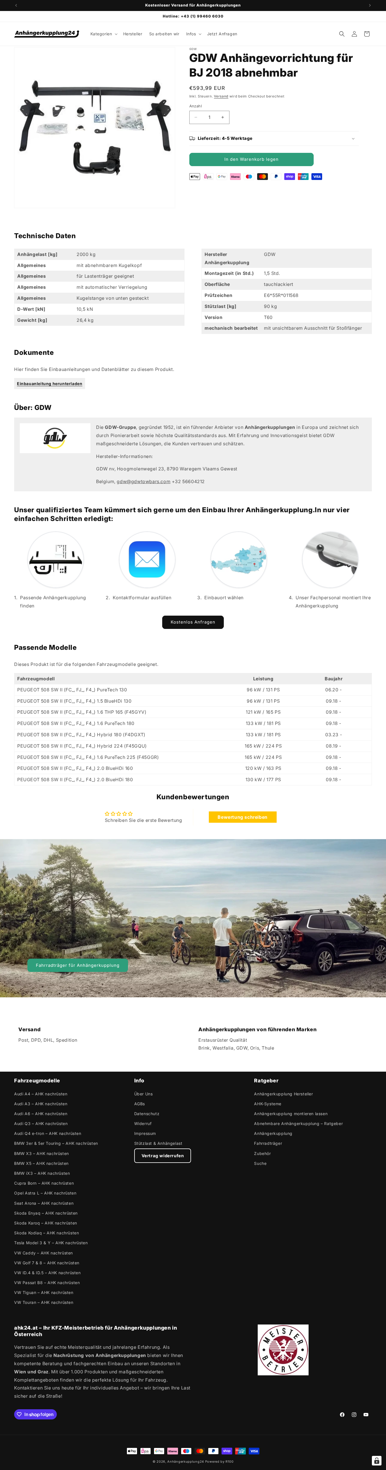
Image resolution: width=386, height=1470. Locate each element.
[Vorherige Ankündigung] (16, 5)
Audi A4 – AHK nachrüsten (40, 1093)
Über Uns (143, 1093)
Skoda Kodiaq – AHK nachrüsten (46, 1232)
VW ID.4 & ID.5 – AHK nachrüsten (47, 1272)
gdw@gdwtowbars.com (143, 481)
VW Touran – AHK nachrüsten (43, 1302)
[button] (103, 34)
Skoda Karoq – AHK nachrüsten (45, 1223)
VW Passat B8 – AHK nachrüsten (47, 1282)
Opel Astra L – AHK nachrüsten (45, 1193)
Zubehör (262, 1153)
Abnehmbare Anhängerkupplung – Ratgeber (298, 1123)
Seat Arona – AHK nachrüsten (43, 1203)
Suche (260, 1163)
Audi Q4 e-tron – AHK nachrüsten (47, 1133)
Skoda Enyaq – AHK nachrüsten (46, 1213)
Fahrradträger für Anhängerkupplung (78, 965)
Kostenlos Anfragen (193, 622)
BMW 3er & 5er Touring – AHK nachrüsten (56, 1143)
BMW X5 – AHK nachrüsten (41, 1163)
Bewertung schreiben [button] (242, 817)
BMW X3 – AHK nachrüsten (41, 1153)
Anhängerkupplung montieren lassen (291, 1113)
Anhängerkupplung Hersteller (283, 1093)
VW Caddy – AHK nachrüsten (43, 1252)
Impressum (145, 1133)
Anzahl (195, 106)
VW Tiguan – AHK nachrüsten (43, 1292)
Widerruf (143, 1123)
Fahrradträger (268, 1143)
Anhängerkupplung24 (185, 1462)
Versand (221, 96)
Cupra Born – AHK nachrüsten (44, 1183)
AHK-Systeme (267, 1103)
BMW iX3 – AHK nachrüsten (42, 1173)
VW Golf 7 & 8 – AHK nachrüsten (46, 1262)
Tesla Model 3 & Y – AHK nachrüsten (51, 1242)
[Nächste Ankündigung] (370, 5)
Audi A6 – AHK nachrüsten (40, 1113)
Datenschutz (147, 1113)
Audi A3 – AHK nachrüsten (40, 1103)
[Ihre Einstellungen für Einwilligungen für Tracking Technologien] (376, 1460)
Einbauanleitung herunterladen (49, 383)
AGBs (139, 1103)
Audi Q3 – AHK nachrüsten (41, 1123)
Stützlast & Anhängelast (158, 1143)
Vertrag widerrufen (163, 1155)
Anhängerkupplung (273, 1133)
